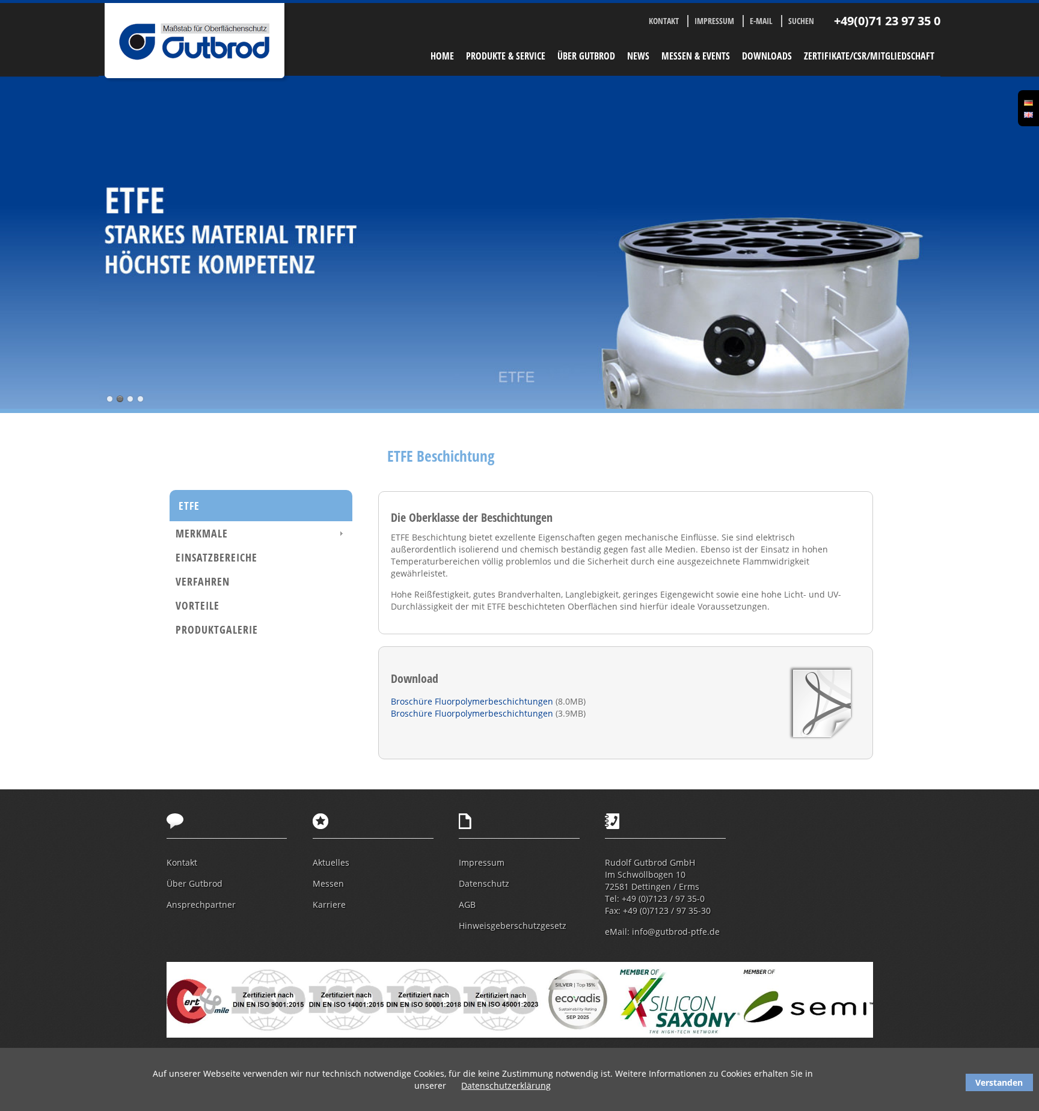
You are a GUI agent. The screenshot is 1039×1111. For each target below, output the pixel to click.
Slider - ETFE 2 (120, 399)
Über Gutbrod (586, 56)
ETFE (189, 505)
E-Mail (761, 20)
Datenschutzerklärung (506, 1085)
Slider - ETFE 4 (140, 399)
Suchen (801, 20)
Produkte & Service (505, 56)
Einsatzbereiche (216, 557)
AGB (467, 904)
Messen (328, 883)
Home (442, 56)
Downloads (767, 56)
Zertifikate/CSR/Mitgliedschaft (869, 56)
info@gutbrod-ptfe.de (676, 931)
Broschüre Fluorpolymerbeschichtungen (473, 701)
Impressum (714, 20)
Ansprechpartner (201, 904)
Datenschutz (484, 883)
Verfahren (203, 581)
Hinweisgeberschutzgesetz (512, 925)
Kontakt (664, 20)
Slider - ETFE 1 (109, 399)
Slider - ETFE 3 (130, 399)
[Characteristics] (1028, 114)
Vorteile (197, 605)
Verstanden (999, 1082)
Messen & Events (695, 56)
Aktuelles (331, 862)
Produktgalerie (217, 629)
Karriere (329, 904)
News (638, 56)
